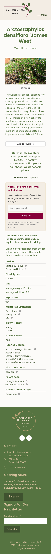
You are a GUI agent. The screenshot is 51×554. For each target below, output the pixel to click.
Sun (7, 301)
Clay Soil (9, 372)
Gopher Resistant (14, 384)
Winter (9, 330)
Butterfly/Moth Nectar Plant (20, 362)
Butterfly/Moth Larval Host (19, 359)
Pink (7, 340)
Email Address (12, 516)
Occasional (11, 311)
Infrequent (11, 314)
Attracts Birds (12, 352)
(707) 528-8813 (16, 467)
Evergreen (11, 394)
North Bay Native (14, 265)
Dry (7, 317)
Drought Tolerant (14, 381)
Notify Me (26, 215)
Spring (8, 327)
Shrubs (9, 278)
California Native (14, 269)
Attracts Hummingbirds (18, 356)
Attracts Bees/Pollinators (19, 349)
